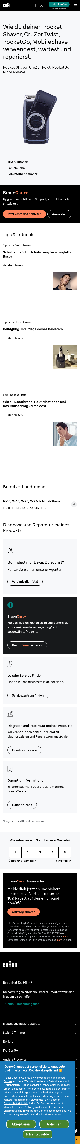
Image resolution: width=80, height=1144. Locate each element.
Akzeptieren (21, 1124)
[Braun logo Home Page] (8, 5)
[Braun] (8, 5)
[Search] (35, 5)
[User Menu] (42, 5)
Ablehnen (54, 1124)
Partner (8, 1081)
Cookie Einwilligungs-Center (30, 1110)
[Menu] (75, 5)
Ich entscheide (37, 1134)
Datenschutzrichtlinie (16, 1103)
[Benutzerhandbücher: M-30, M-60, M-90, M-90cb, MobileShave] (74, 504)
